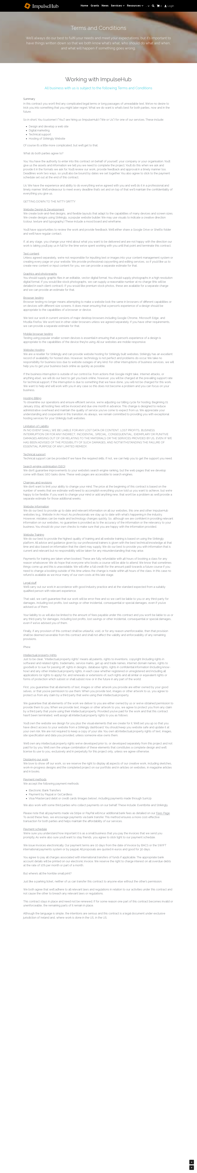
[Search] (153, 6)
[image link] (41, 5)
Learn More (17, 1152)
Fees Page (163, 813)
